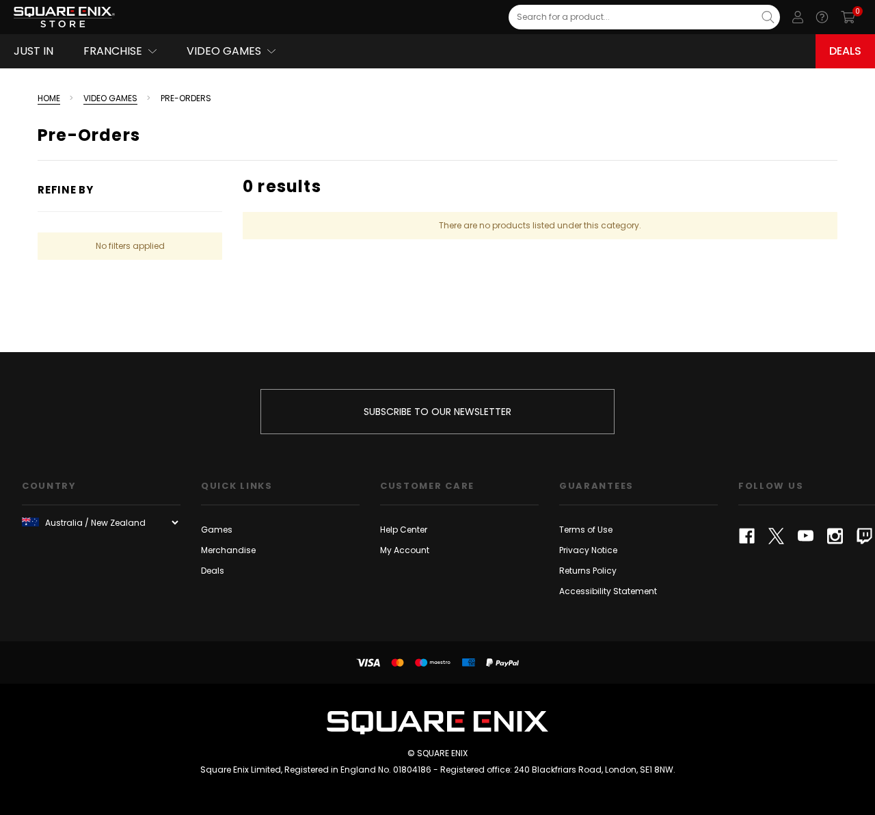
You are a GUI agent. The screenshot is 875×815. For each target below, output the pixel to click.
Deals (845, 51)
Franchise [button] (112, 51)
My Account (404, 550)
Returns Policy (588, 570)
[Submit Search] (768, 17)
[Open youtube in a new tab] (805, 536)
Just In (33, 51)
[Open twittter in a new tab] (776, 536)
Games (216, 529)
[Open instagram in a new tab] (835, 536)
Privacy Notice (588, 550)
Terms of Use (585, 529)
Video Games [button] (224, 51)
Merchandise (228, 550)
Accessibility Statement (608, 591)
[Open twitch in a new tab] (864, 536)
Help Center (403, 529)
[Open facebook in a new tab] (746, 536)
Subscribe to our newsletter (437, 411)
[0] (848, 17)
